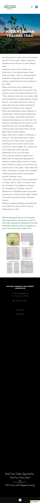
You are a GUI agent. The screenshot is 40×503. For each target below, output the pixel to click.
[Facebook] (36, 7)
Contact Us (20, 310)
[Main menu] (32, 7)
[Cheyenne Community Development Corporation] (10, 7)
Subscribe (20, 314)
